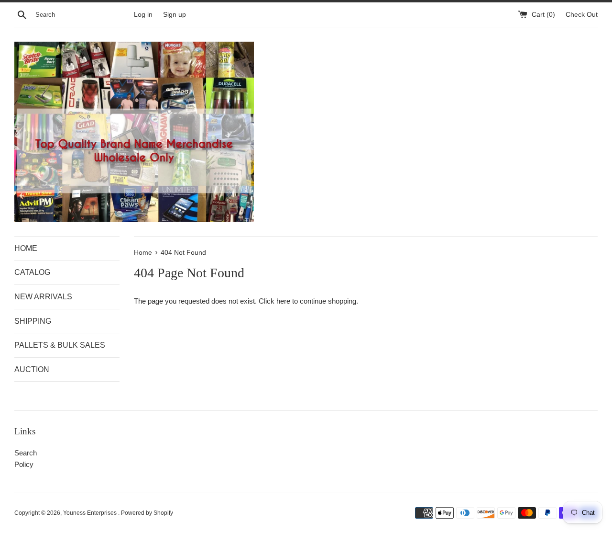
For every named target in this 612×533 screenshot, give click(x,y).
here (283, 301)
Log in (143, 14)
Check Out (582, 14)
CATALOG (32, 272)
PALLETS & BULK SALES (59, 345)
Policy (23, 464)
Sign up (174, 14)
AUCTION (31, 369)
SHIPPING (32, 321)
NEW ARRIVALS (43, 297)
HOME (25, 248)
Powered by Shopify (147, 513)
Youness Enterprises (90, 513)
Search (25, 453)
